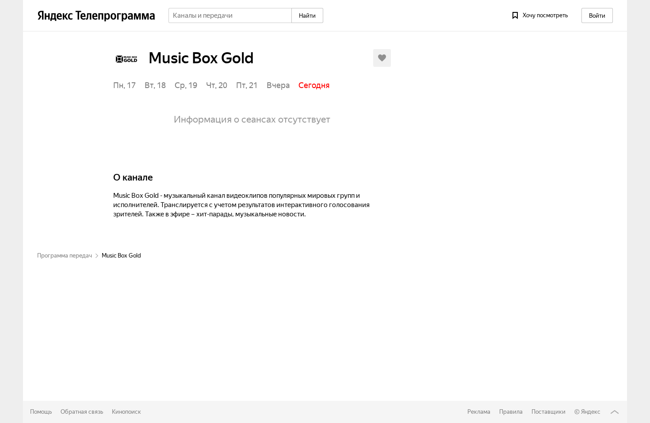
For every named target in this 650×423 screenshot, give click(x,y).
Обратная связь (82, 411)
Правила (511, 411)
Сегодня (314, 85)
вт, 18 (155, 85)
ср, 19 (186, 85)
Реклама (478, 411)
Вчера (278, 85)
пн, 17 (124, 85)
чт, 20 (216, 85)
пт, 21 (247, 85)
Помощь (41, 411)
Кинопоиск (126, 411)
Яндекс (590, 411)
